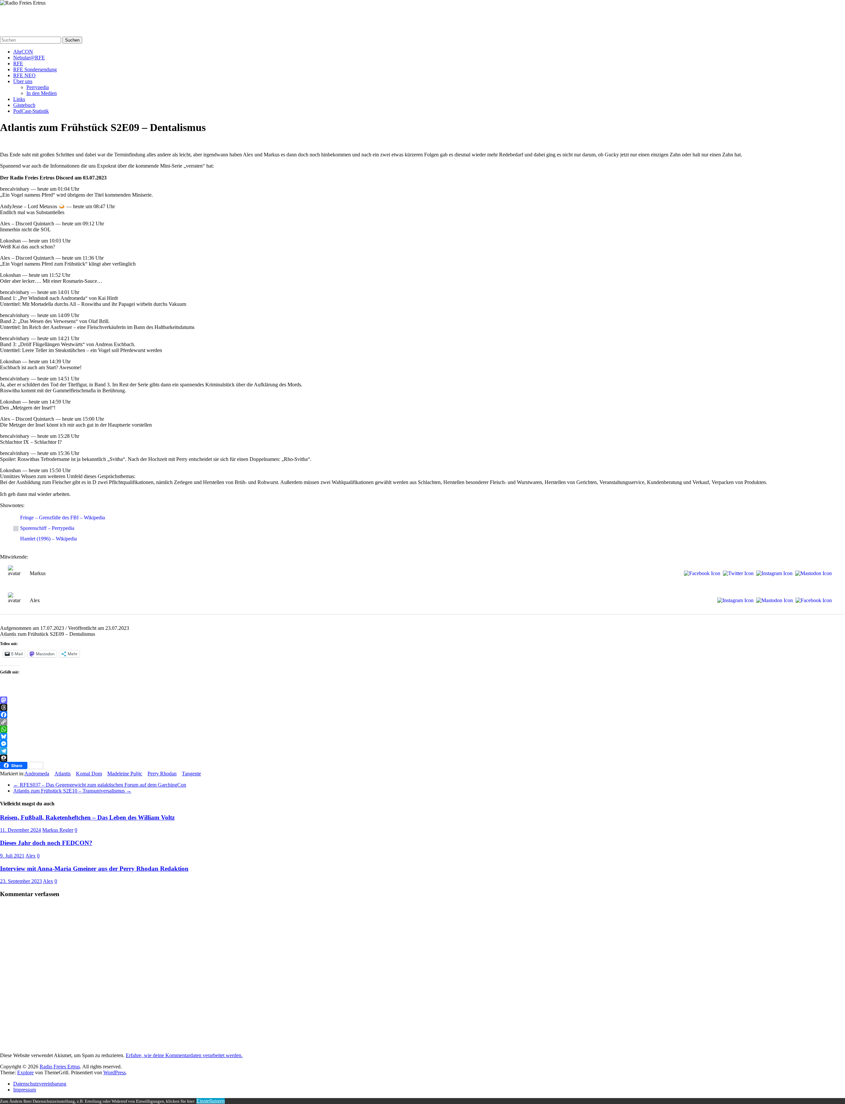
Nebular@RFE (29, 57)
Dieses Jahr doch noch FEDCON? (46, 842)
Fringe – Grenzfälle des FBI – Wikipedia (62, 517)
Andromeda (36, 773)
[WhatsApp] (422, 729)
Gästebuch (24, 105)
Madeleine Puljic (124, 773)
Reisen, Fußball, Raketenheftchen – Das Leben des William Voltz (87, 817)
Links (19, 99)
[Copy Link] (422, 722)
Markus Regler (57, 830)
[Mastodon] (812, 573)
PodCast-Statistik (31, 111)
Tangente (191, 773)
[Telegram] (422, 751)
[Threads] (422, 707)
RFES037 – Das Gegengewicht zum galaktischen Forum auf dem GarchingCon (99, 785)
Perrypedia (37, 87)
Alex (30, 856)
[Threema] (422, 758)
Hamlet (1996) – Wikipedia (48, 538)
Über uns (22, 81)
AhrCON (23, 51)
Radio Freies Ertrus (26, 15)
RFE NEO (24, 75)
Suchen (72, 40)
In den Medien (41, 93)
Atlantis (62, 773)
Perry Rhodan (162, 773)
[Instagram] (773, 573)
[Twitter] (737, 573)
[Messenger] (422, 743)
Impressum (24, 1089)
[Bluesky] (422, 736)
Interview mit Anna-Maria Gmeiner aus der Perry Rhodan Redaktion (94, 868)
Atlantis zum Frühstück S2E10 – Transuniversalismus (72, 791)
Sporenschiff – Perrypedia (47, 528)
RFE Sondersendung (35, 69)
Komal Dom (89, 773)
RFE (18, 63)
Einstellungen (210, 1101)
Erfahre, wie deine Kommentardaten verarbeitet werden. (184, 1055)
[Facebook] (700, 573)
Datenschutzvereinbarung (39, 1084)
